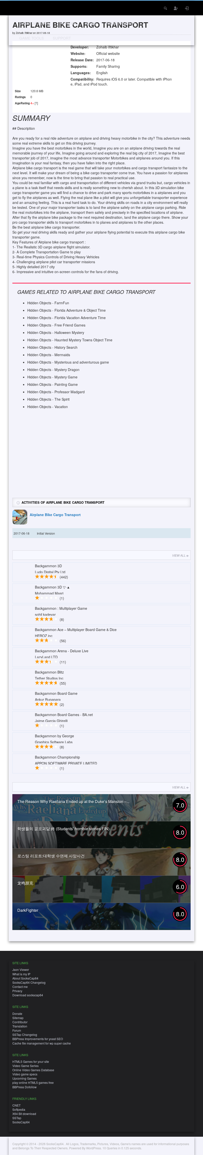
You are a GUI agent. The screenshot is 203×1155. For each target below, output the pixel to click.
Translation (19, 1026)
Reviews (67, 23)
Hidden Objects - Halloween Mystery (55, 332)
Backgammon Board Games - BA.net (64, 714)
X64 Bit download (24, 1113)
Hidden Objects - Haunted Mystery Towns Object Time (69, 339)
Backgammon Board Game (56, 693)
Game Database (35, 23)
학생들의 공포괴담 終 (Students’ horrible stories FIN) (63, 828)
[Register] (176, 8)
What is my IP (21, 974)
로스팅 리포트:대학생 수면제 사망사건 (51, 856)
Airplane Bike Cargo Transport (55, 514)
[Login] (186, 8)
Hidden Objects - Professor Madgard (56, 391)
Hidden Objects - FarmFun (48, 302)
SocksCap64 (21, 1122)
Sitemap (18, 1018)
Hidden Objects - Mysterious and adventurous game (68, 362)
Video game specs (24, 1074)
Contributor (19, 1022)
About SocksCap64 (25, 978)
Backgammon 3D (48, 565)
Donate (17, 1013)
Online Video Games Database (33, 1070)
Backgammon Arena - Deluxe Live (61, 650)
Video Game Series (25, 1066)
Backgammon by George (54, 735)
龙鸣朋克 (25, 883)
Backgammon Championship (57, 757)
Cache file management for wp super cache (41, 1043)
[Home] (19, 7)
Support (62, 38)
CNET (16, 1105)
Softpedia (18, 1109)
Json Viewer (20, 969)
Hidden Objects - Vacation (47, 406)
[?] (36, 103)
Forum (16, 1030)
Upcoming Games (24, 1078)
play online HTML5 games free (33, 1082)
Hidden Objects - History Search (52, 347)
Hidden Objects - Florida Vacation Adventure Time (66, 317)
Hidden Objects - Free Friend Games (56, 325)
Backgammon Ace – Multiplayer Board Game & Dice (76, 629)
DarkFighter (27, 910)
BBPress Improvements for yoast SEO (37, 1039)
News (91, 23)
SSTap (16, 1118)
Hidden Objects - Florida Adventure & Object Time (66, 310)
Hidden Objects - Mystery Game (52, 376)
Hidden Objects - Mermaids (48, 354)
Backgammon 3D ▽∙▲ (52, 587)
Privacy (17, 991)
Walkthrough (120, 23)
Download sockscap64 (27, 995)
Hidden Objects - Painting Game (52, 384)
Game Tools (31, 38)
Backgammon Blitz (49, 672)
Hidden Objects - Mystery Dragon (53, 369)
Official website (108, 53)
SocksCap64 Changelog (29, 982)
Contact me (20, 986)
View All (179, 555)
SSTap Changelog (24, 1034)
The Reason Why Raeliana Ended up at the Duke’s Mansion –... (73, 801)
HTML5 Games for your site (30, 1061)
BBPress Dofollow (24, 1087)
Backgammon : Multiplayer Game (61, 608)
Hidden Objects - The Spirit (48, 399)
